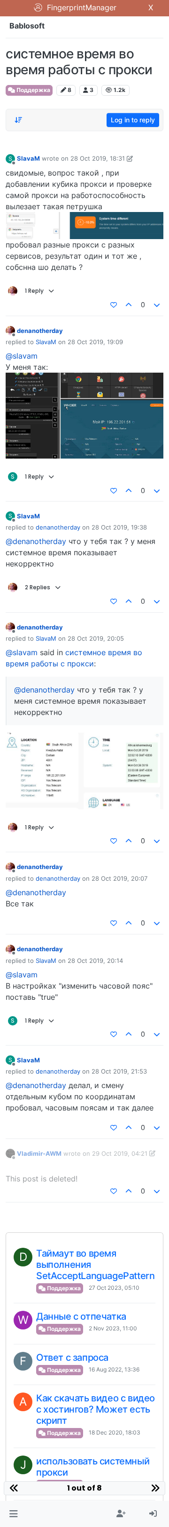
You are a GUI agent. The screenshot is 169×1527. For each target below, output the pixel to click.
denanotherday (40, 330)
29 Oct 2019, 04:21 (119, 1153)
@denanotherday (36, 541)
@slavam (22, 356)
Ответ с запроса (72, 1357)
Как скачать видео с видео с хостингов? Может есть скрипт (95, 1409)
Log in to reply (133, 120)
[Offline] (10, 330)
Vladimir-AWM (39, 1153)
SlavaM (28, 158)
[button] (13, 1514)
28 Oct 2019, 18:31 (97, 158)
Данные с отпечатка (81, 1316)
